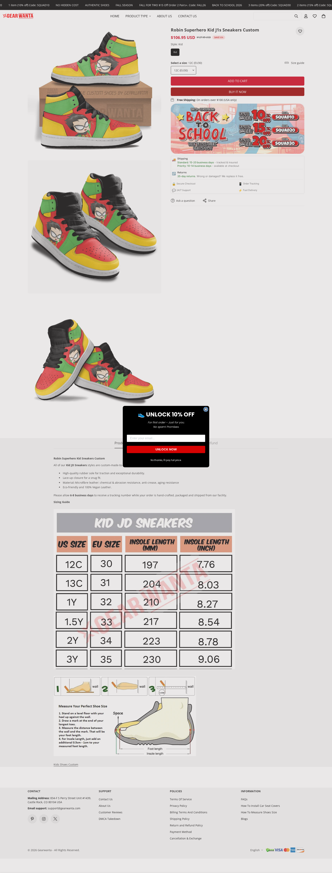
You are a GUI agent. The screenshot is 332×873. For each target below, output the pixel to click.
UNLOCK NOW (166, 449)
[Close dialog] (206, 409)
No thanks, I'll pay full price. (166, 460)
